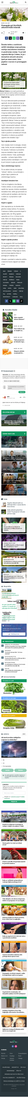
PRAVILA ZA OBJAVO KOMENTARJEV (11, 381)
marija (5, 285)
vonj (4, 288)
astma (9, 294)
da (3, 760)
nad (4, 271)
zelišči (5, 274)
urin (15, 288)
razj (21, 296)
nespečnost (6, 296)
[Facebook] (6, 38)
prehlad (19, 282)
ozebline (15, 296)
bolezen (18, 277)
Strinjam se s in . (14, 797)
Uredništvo (15, 1067)
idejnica (11, 274)
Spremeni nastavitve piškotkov (14, 1074)
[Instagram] (16, 1046)
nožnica (11, 279)
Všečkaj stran (15, 634)
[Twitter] (10, 38)
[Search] (25, 2)
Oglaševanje (6, 1067)
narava (18, 285)
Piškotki (18, 1070)
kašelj (15, 294)
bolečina (21, 288)
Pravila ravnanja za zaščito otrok (14, 1081)
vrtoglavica (7, 291)
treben (11, 285)
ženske (10, 271)
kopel (10, 288)
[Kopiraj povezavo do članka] (21, 38)
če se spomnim (7, 766)
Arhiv (24, 734)
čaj (4, 294)
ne (3, 763)
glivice (15, 291)
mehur (13, 282)
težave (16, 271)
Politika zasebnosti (9, 1077)
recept (5, 277)
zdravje (18, 274)
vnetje (5, 279)
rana (17, 279)
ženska (11, 277)
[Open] (3, 2)
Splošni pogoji (21, 1077)
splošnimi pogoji (15, 796)
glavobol (6, 282)
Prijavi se (22, 392)
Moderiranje (10, 1070)
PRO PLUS (23, 1067)
